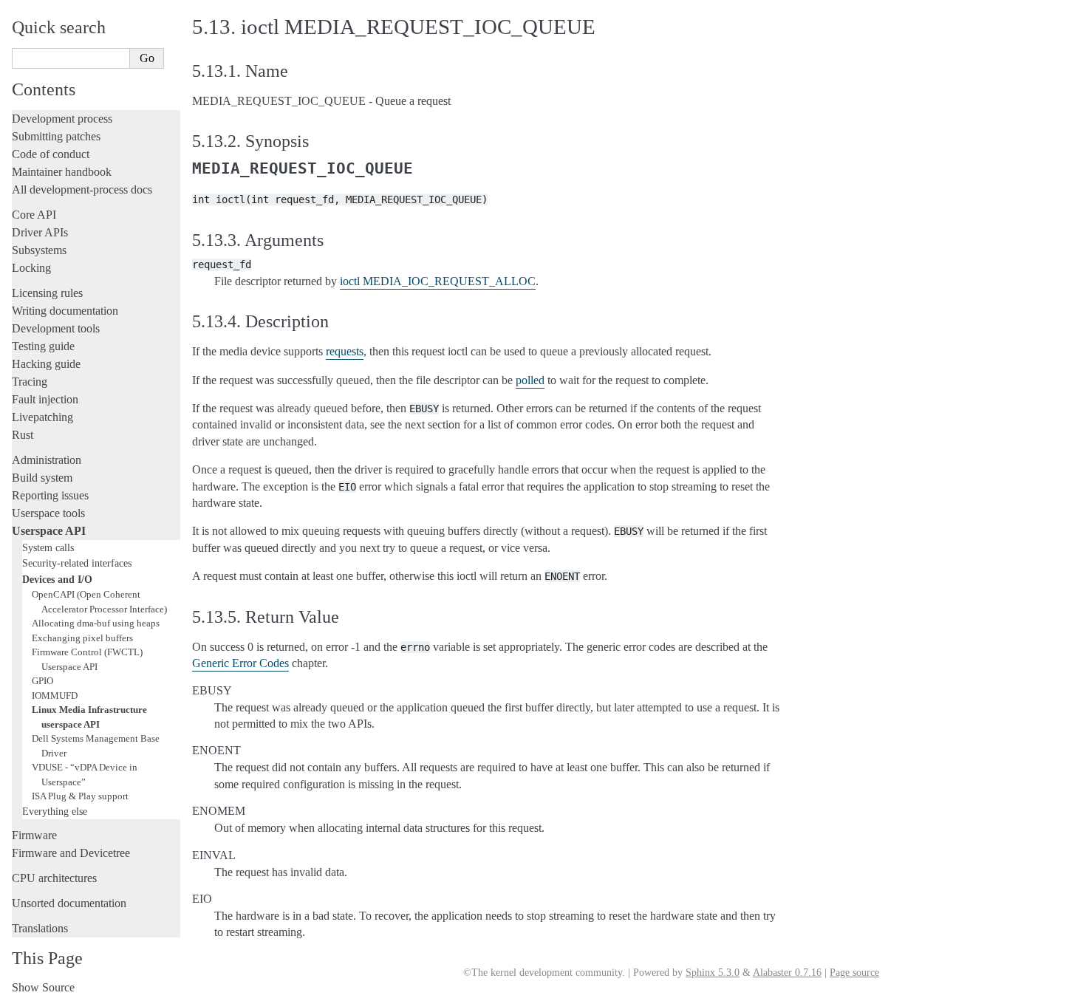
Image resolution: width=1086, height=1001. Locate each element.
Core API (34, 214)
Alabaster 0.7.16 (787, 972)
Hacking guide (46, 364)
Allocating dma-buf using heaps (96, 623)
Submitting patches (56, 136)
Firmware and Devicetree (71, 853)
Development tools (56, 328)
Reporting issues (50, 495)
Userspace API (49, 531)
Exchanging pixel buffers (82, 637)
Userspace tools (48, 513)
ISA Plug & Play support (80, 796)
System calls (48, 547)
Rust (22, 434)
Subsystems (39, 250)
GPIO (42, 680)
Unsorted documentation (69, 903)
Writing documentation (65, 310)
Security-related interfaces (77, 563)
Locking (31, 268)
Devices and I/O (57, 579)
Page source (854, 972)
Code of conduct (50, 154)
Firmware (34, 835)
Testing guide (43, 346)
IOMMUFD (55, 695)
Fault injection (45, 399)
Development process (62, 118)
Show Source (43, 987)
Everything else (54, 811)
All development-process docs (82, 189)
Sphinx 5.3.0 (713, 972)
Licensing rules (47, 293)
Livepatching (42, 417)
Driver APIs (40, 232)
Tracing (29, 381)
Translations (40, 928)
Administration (46, 460)
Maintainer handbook (62, 171)
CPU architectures (54, 878)
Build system (42, 477)
